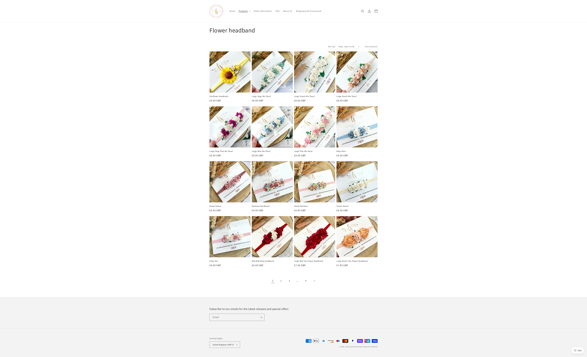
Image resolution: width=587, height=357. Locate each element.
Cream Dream (342, 206)
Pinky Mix (213, 261)
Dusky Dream (215, 206)
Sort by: (331, 46)
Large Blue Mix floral (261, 151)
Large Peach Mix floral (346, 96)
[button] (244, 11)
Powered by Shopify (370, 347)
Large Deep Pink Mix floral (221, 151)
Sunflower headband (218, 96)
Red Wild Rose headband (263, 261)
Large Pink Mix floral (303, 151)
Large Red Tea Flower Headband (308, 261)
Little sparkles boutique (354, 347)
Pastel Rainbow (301, 206)
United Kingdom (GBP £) (223, 344)
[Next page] (314, 280)
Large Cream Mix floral (304, 96)
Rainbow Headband (261, 206)
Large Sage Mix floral (261, 96)
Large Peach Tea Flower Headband (352, 261)
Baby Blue (341, 151)
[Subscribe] (261, 317)
